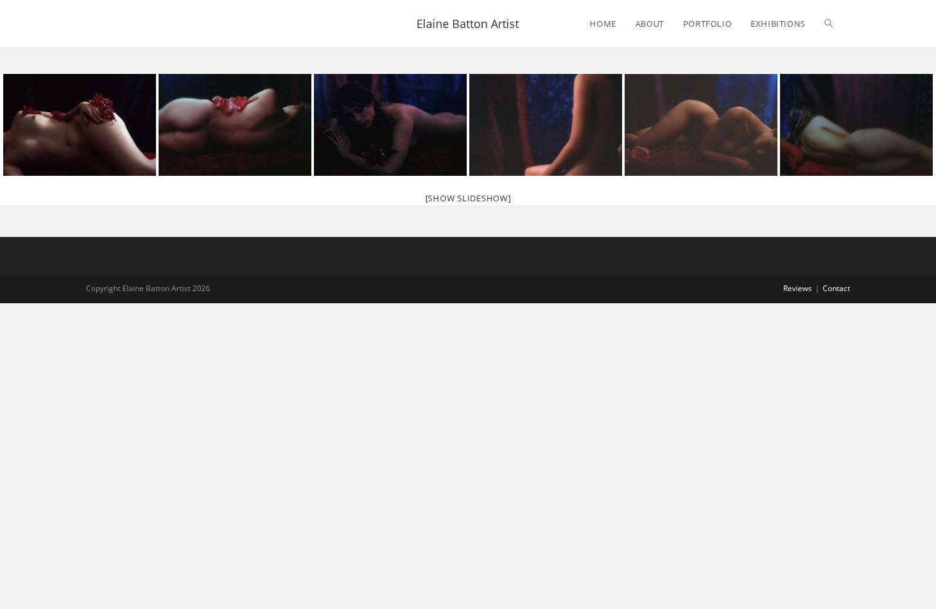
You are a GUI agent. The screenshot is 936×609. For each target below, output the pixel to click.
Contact (836, 288)
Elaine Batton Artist (467, 23)
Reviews (797, 288)
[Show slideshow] (468, 198)
